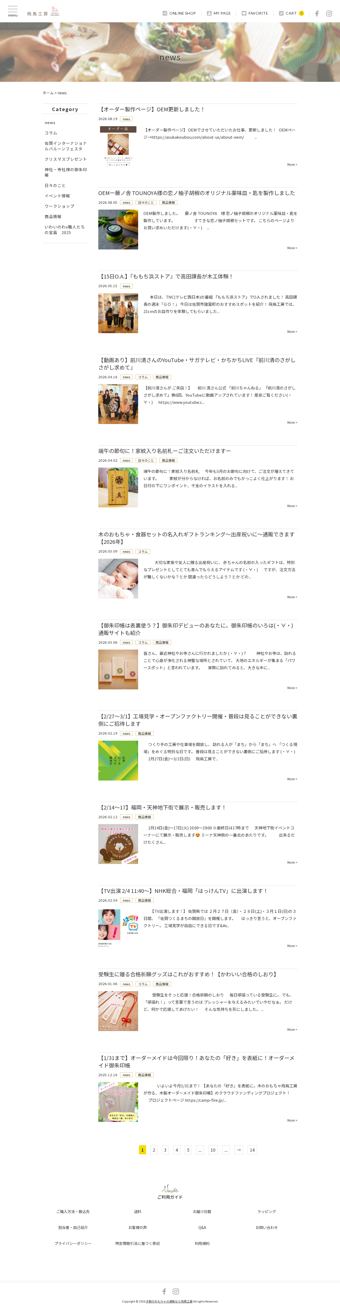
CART (291, 13)
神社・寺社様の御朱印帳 (66, 172)
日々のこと (146, 202)
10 (213, 1150)
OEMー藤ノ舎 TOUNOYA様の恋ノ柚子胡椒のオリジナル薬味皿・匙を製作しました (196, 193)
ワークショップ (59, 206)
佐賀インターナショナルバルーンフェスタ (66, 145)
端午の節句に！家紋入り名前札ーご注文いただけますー (164, 451)
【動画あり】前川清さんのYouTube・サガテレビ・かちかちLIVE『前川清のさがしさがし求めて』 (197, 363)
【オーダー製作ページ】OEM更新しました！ (151, 109)
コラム (143, 377)
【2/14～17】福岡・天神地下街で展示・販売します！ (162, 807)
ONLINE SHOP (182, 13)
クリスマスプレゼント (66, 159)
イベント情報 (57, 195)
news (126, 119)
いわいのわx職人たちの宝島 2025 (65, 229)
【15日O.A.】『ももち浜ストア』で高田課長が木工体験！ (166, 276)
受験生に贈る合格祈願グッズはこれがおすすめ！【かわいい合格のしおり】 (188, 974)
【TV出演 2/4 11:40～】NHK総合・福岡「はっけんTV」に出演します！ (183, 890)
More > (292, 164)
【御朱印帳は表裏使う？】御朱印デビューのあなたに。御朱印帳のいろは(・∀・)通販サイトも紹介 (195, 629)
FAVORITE (258, 13)
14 (252, 1150)
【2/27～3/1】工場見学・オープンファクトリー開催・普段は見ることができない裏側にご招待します (197, 719)
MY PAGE (222, 13)
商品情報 (168, 202)
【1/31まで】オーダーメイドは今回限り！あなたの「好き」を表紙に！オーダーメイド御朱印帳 (196, 1061)
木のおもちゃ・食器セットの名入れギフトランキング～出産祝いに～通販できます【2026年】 (196, 537)
